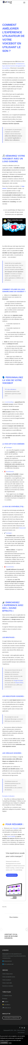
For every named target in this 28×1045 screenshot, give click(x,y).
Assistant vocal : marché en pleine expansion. (11, 936)
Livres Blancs (7, 1004)
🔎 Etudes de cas (6, 1007)
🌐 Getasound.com (7, 961)
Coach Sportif (11, 836)
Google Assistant (18, 680)
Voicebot (6, 1001)
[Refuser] (10, 1043)
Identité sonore (8, 995)
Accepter (4, 1042)
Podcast (5, 998)
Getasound (22, 528)
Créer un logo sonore (7, 973)
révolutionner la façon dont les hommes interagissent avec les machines (13, 66)
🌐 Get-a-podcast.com (7, 964)
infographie (15, 828)
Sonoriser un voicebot (7, 986)
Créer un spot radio (7, 983)
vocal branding (9, 402)
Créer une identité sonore (8, 976)
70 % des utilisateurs (10, 389)
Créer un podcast (6, 979)
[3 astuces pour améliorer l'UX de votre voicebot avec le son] (14, 12)
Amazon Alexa (19, 682)
